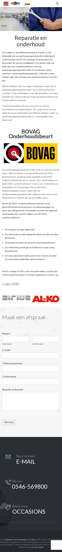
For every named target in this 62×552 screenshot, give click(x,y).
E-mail (6, 350)
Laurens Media (37, 547)
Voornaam (7, 344)
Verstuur (9, 422)
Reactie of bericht (12, 389)
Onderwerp (9, 376)
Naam (6, 333)
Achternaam (38, 344)
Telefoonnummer (12, 363)
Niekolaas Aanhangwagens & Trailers (20, 539)
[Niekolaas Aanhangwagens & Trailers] (20, 3)
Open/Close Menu (6, 3)
